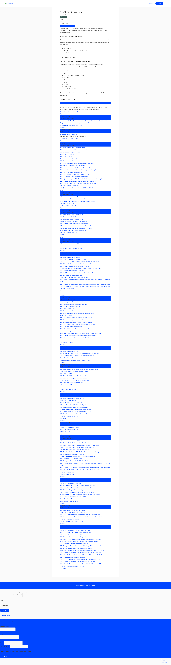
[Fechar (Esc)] (19, 661)
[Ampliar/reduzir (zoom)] (2, 661)
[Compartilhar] (14, 661)
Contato (151, 3)
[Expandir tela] (8, 661)
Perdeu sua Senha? (5, 615)
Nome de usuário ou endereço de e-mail (11, 595)
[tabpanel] (85, 61)
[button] (159, 3)
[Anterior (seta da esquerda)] (2, 664)
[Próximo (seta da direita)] (8, 664)
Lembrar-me (4, 605)
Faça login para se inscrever (67, 26)
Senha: (2, 643)
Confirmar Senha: (5, 646)
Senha (1, 600)
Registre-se (3, 624)
